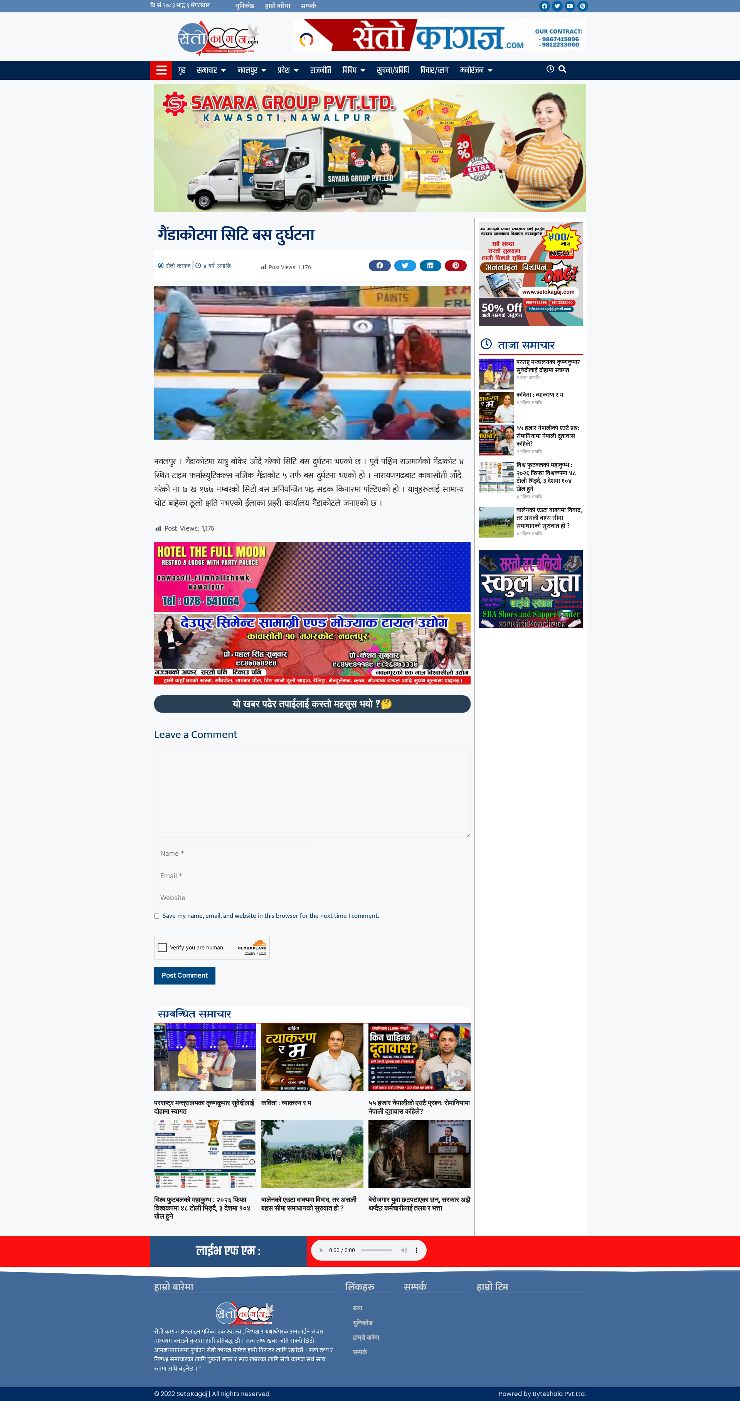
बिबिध (350, 70)
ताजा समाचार (526, 346)
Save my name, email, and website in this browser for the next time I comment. (271, 916)
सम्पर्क (308, 6)
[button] (380, 265)
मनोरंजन (472, 70)
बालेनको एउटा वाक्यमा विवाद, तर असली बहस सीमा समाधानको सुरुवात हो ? (309, 1203)
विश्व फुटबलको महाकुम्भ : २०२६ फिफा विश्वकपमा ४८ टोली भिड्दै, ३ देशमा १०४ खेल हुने (202, 1207)
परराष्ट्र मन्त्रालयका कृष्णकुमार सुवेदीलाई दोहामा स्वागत (548, 366)
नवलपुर (247, 70)
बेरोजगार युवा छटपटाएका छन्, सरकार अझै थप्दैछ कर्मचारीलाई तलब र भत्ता (419, 1203)
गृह (181, 70)
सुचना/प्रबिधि (393, 70)
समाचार (207, 70)
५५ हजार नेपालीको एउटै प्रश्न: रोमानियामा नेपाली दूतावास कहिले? (419, 1107)
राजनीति (320, 70)
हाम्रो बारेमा (277, 6)
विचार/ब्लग (434, 70)
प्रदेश (284, 70)
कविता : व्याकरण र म (286, 1103)
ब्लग (357, 1308)
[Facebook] (544, 6)
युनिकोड (244, 6)
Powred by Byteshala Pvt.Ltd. (542, 1393)
